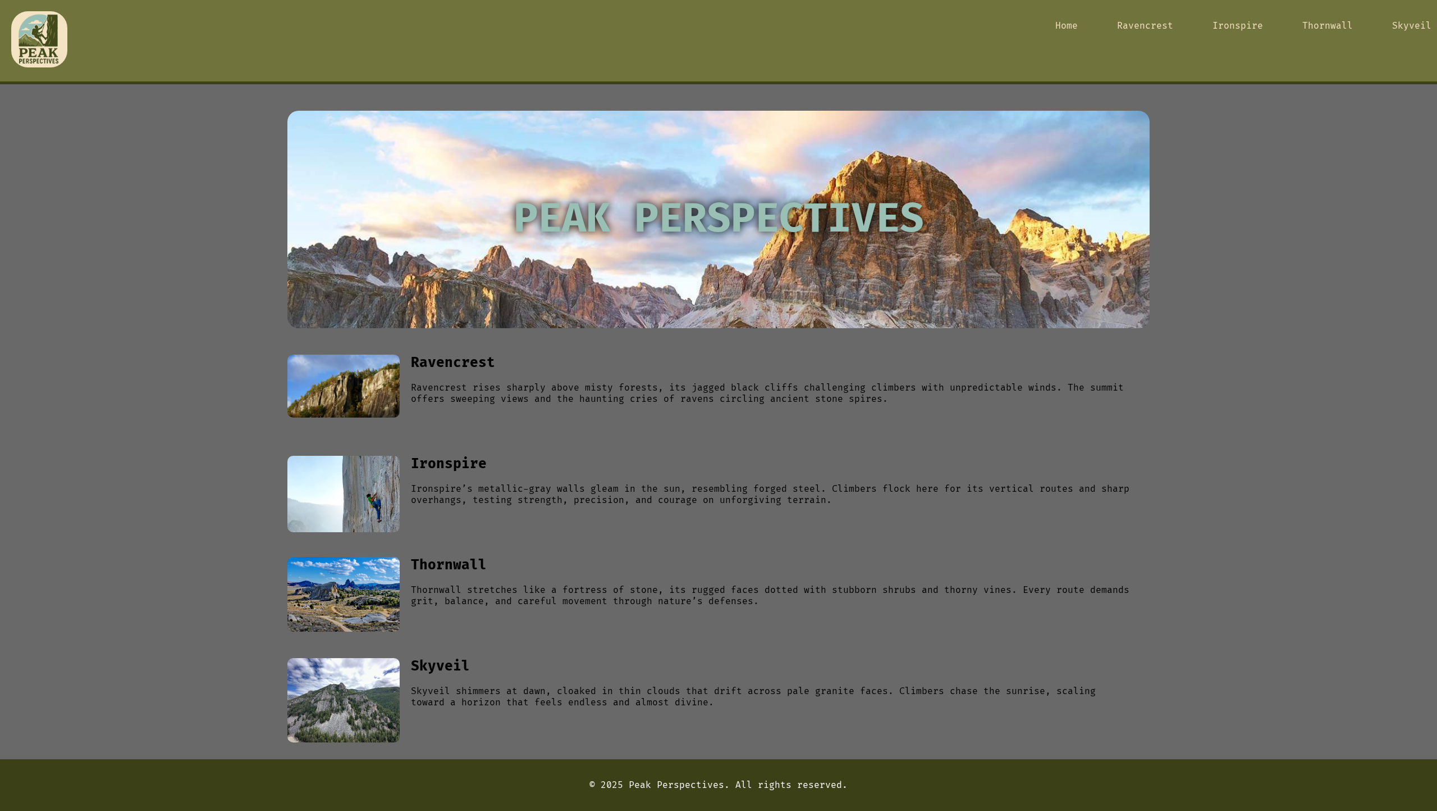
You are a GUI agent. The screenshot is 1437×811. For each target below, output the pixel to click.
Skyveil (1411, 25)
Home (1066, 25)
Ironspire (1237, 25)
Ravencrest (1145, 25)
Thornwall (1327, 25)
